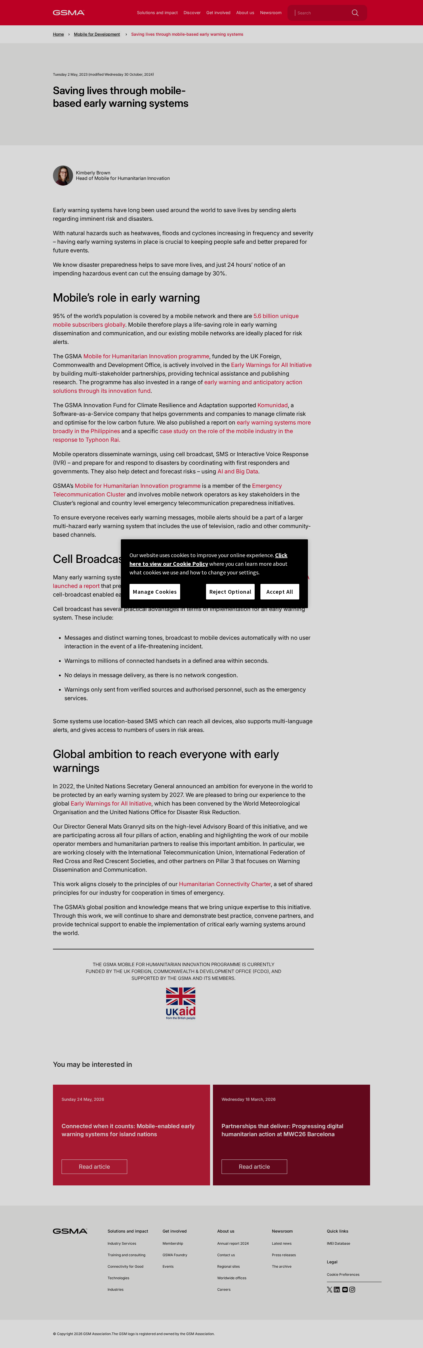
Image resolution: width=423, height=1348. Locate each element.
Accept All (279, 591)
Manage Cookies (155, 591)
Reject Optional (230, 591)
